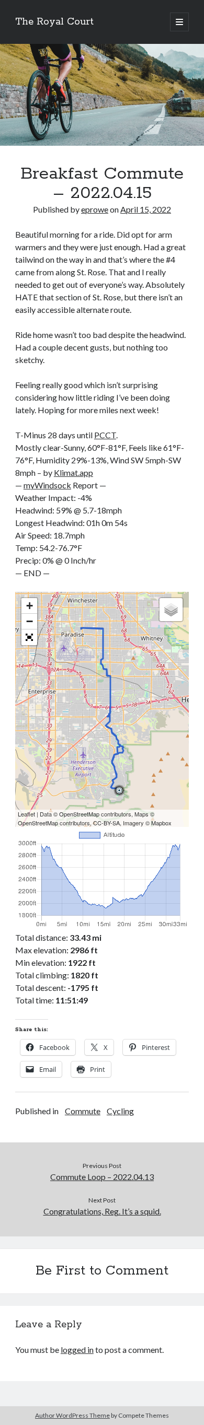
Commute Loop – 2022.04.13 (102, 1177)
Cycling (120, 1111)
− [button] (29, 621)
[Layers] (171, 609)
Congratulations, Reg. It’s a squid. (102, 1211)
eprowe (94, 209)
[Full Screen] (29, 637)
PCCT (105, 435)
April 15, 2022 (145, 209)
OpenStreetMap (79, 814)
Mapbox (161, 823)
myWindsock (47, 485)
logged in (77, 1349)
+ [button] (29, 605)
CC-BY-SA (106, 823)
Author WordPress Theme (72, 1415)
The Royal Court (54, 22)
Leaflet (26, 814)
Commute (82, 1111)
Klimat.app (73, 472)
